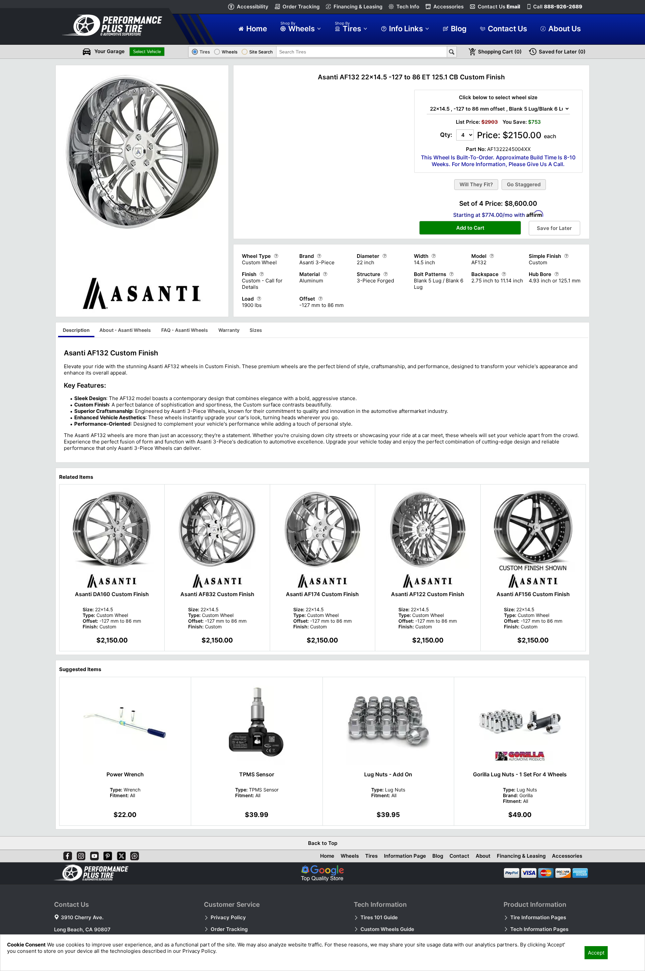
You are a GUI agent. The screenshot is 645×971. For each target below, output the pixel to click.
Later (562, 51)
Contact (459, 856)
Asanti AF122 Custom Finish (427, 594)
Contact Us (499, 6)
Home (327, 856)
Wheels (350, 856)
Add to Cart (470, 228)
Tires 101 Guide (379, 917)
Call (557, 6)
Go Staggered (524, 184)
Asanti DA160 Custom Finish (112, 594)
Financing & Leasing (358, 6)
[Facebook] (66, 854)
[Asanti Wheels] (142, 311)
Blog (437, 856)
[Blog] (133, 854)
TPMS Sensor (256, 774)
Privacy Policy (228, 917)
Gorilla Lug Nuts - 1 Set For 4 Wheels (520, 774)
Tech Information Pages (539, 929)
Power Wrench (125, 774)
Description (76, 330)
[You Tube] (93, 854)
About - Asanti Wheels (125, 330)
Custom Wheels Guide (387, 929)
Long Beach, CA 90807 (82, 929)
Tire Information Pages (538, 917)
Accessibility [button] (252, 6)
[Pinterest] (106, 854)
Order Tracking (301, 6)
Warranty (229, 330)
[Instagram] (79, 854)
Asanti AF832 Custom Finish (217, 594)
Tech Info (407, 6)
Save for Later (554, 228)
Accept (596, 952)
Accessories (448, 6)
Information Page (405, 856)
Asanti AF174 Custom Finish (322, 594)
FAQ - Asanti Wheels (184, 330)
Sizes (256, 330)
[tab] (76, 331)
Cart (500, 51)
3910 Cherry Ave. (82, 917)
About (483, 856)
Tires (371, 856)
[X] (120, 854)
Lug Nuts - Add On (388, 774)
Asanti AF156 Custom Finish (533, 594)
